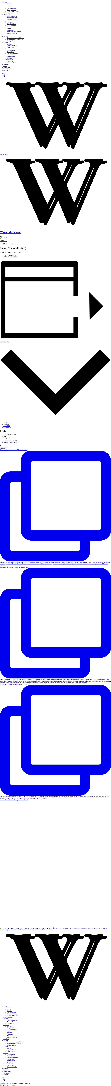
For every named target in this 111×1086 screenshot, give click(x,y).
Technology (10, 30)
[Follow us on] (3, 73)
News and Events (8, 59)
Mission (9, 3)
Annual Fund (10, 52)
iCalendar (6, 424)
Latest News (10, 61)
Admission (6, 35)
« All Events (3, 241)
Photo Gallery (7, 67)
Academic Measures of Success (15, 38)
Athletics (9, 28)
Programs (6, 21)
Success (5, 36)
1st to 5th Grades (11, 25)
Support (5, 49)
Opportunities (10, 47)
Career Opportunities (12, 11)
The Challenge (11, 50)
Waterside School (10, 232)
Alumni (5, 42)
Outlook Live (7, 427)
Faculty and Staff (11, 10)
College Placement (12, 41)
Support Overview (12, 45)
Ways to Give (10, 55)
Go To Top (27, 1083)
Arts (8, 27)
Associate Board (11, 19)
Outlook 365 (6, 426)
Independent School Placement (15, 39)
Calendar (5, 64)
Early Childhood (11, 24)
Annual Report (11, 56)
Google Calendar (8, 423)
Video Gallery (7, 69)
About (5, 2)
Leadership (6, 14)
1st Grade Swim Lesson (10, 256)
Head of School (7, 13)
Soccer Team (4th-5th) (10, 255)
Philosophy (10, 22)
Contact (5, 70)
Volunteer (9, 58)
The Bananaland (10, 1085)
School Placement (12, 33)
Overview (9, 7)
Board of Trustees (12, 16)
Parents (5, 66)
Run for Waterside (12, 63)
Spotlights (9, 44)
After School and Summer (14, 31)
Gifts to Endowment (12, 53)
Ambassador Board (12, 17)
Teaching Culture (11, 8)
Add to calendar (5, 342)
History (9, 5)
